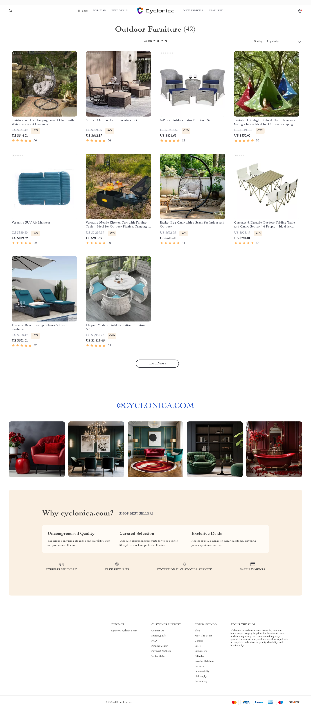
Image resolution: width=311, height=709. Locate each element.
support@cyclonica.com (124, 631)
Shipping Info (158, 636)
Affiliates (199, 656)
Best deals (119, 11)
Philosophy (201, 676)
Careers (199, 641)
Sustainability (202, 671)
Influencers (201, 651)
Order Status (158, 656)
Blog (197, 631)
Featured (216, 11)
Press (198, 646)
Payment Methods (161, 651)
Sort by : (258, 41)
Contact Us (157, 631)
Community (201, 681)
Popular (99, 11)
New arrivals (193, 11)
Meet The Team (203, 636)
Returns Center (159, 646)
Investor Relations (205, 661)
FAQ (154, 641)
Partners (199, 666)
